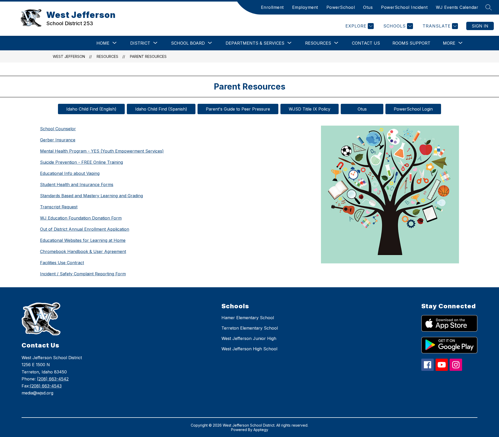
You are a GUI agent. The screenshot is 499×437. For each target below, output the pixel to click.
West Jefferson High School (249, 348)
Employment (305, 7)
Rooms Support (411, 43)
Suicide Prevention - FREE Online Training (81, 162)
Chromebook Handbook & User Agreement (83, 251)
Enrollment (272, 7)
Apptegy (260, 429)
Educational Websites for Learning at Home (83, 240)
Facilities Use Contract (62, 262)
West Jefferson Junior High (248, 338)
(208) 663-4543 (46, 385)
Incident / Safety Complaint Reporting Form (83, 273)
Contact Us (366, 43)
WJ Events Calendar (457, 7)
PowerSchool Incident (404, 7)
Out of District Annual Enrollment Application (84, 229)
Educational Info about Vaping (70, 173)
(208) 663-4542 (53, 378)
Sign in (480, 26)
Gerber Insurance (57, 139)
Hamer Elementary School (247, 317)
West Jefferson (69, 56)
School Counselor (58, 128)
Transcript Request (58, 206)
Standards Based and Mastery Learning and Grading (91, 195)
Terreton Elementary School (249, 328)
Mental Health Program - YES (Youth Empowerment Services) (102, 151)
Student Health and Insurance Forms (76, 184)
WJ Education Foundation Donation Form (81, 218)
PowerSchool (340, 7)
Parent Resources (148, 56)
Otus (368, 7)
